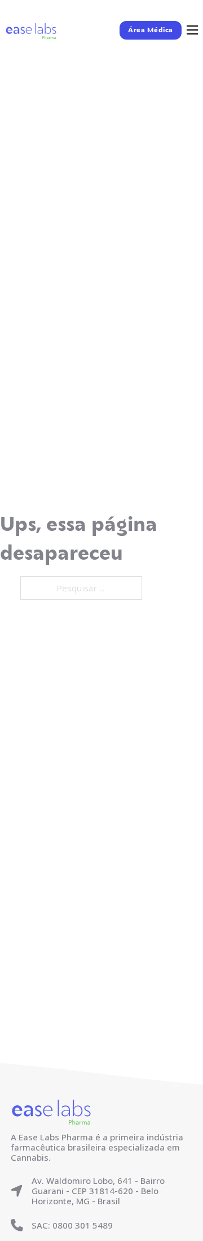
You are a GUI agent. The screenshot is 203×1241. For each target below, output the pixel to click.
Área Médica (150, 30)
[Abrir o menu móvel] (192, 29)
